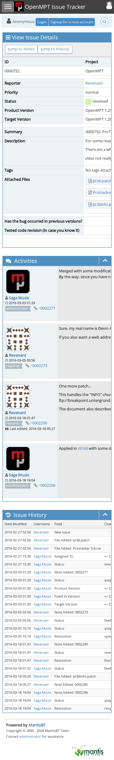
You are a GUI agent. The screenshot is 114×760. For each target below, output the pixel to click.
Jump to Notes (21, 49)
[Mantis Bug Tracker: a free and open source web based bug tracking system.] (87, 750)
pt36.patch (102, 181)
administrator (30, 736)
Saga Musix (19, 297)
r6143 (83, 448)
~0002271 (46, 308)
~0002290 (38, 423)
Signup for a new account (71, 21)
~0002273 (38, 365)
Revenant (94, 83)
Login (42, 21)
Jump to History (55, 49)
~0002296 (46, 485)
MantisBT (37, 725)
